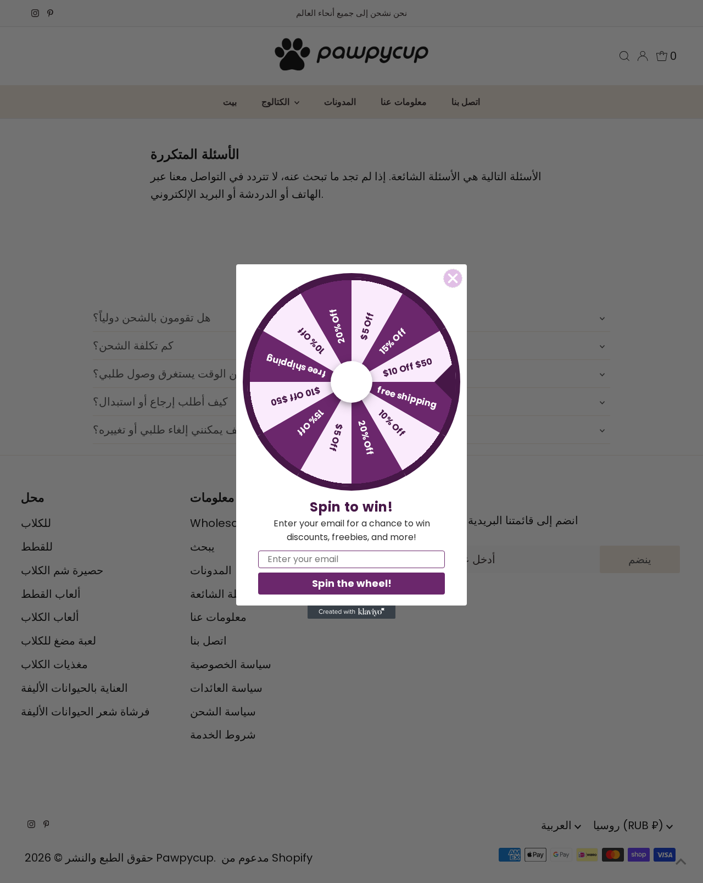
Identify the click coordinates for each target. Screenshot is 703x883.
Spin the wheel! (352, 583)
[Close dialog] (452, 278)
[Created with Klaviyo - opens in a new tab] (351, 612)
